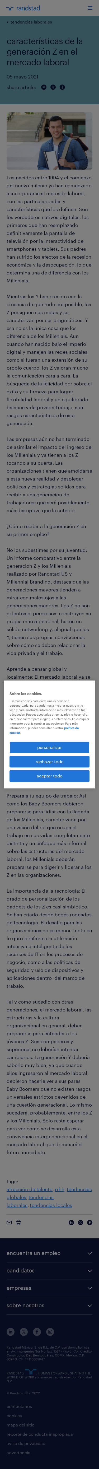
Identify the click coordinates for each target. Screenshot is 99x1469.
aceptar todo (50, 775)
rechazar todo (50, 761)
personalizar (49, 747)
